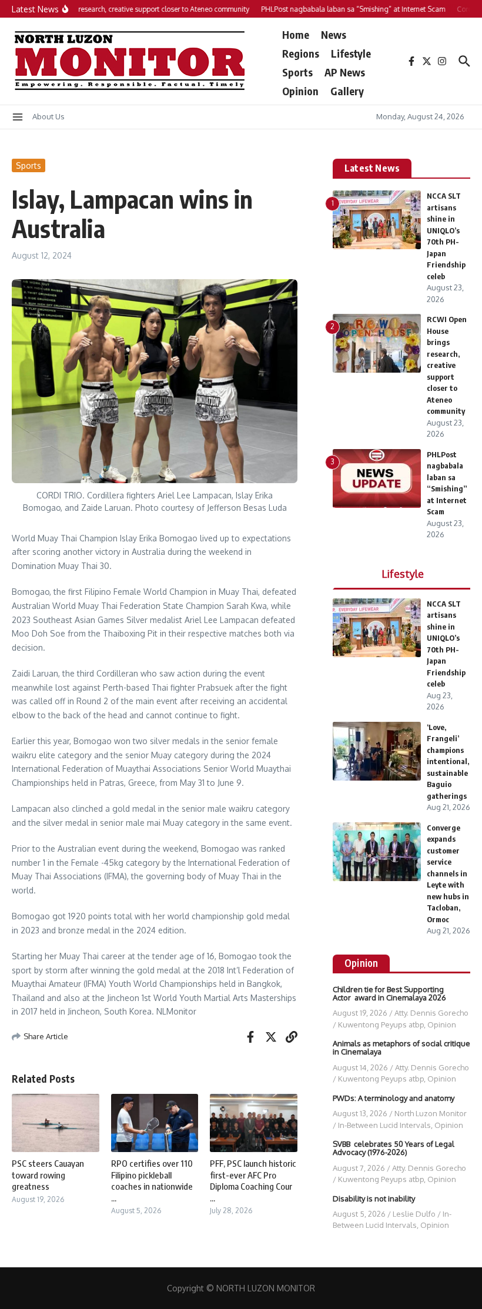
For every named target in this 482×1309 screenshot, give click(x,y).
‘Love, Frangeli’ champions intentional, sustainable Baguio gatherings (448, 761)
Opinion (300, 91)
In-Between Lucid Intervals (384, 1125)
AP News (344, 72)
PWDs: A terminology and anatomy (393, 1098)
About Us (48, 116)
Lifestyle (351, 53)
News (333, 34)
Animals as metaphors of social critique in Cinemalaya (401, 1047)
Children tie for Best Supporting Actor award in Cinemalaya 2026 (389, 993)
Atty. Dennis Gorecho (431, 1012)
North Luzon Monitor (430, 1113)
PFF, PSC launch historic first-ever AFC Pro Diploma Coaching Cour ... (253, 1180)
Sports (297, 72)
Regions (300, 53)
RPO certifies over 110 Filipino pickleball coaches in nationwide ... (152, 1180)
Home (295, 34)
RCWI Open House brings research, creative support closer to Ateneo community (447, 365)
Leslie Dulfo (414, 1213)
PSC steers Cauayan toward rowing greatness (48, 1174)
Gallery (347, 91)
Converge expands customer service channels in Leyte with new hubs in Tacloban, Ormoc (448, 873)
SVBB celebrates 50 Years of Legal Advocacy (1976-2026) (393, 1148)
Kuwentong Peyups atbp (381, 1024)
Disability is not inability (374, 1198)
